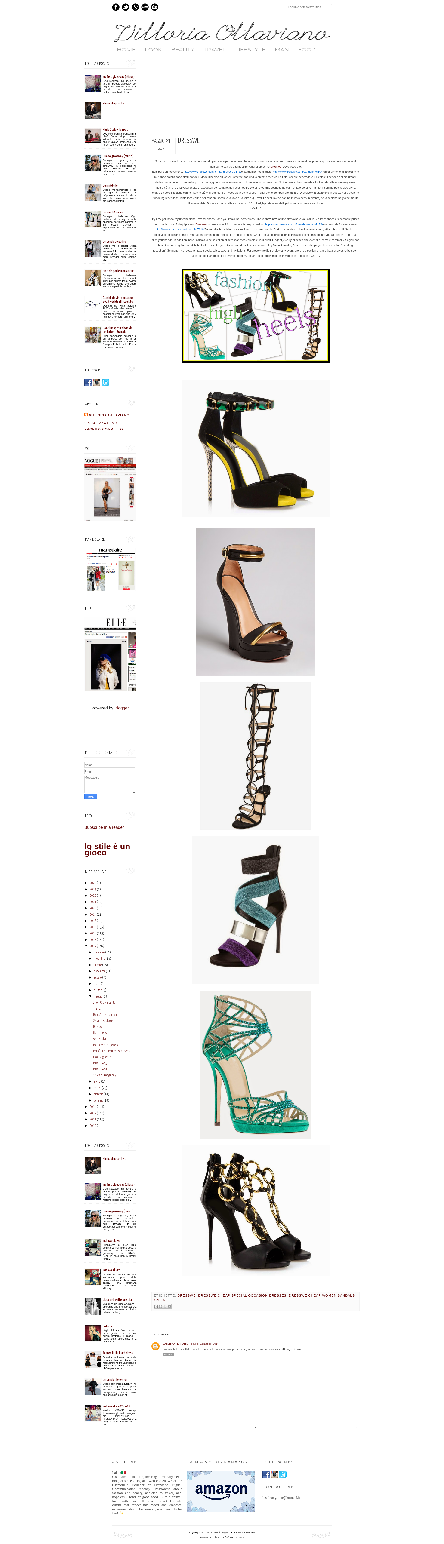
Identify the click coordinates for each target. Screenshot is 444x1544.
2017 (93, 927)
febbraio (98, 1094)
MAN (282, 50)
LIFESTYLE (250, 50)
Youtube (145, 7)
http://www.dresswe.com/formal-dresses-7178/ (212, 171)
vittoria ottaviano (109, 415)
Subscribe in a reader (104, 827)
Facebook (116, 7)
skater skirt (100, 1039)
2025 (93, 883)
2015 (93, 940)
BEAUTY (182, 50)
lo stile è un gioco (107, 849)
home (126, 50)
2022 (93, 895)
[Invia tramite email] (156, 1306)
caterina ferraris (175, 1343)
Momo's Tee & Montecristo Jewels (111, 1051)
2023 (93, 889)
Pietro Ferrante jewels (105, 1045)
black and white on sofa (117, 1300)
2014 (93, 946)
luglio (97, 983)
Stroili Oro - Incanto (104, 1002)
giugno (98, 990)
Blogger (121, 708)
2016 (93, 933)
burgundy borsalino (114, 241)
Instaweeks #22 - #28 (116, 1406)
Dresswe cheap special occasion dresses (242, 1295)
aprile (97, 1081)
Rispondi (168, 1354)
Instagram (154, 7)
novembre (99, 958)
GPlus (135, 7)
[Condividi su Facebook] (169, 1306)
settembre (99, 971)
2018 (93, 921)
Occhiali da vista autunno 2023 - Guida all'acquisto (118, 299)
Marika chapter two (114, 103)
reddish (107, 1326)
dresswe (186, 1295)
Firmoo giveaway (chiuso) (118, 156)
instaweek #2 (111, 1270)
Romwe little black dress (118, 1353)
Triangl (97, 1008)
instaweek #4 (111, 1241)
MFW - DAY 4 (100, 1069)
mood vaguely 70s (103, 1057)
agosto (98, 977)
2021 (93, 902)
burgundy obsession (115, 1379)
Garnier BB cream (113, 212)
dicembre (99, 952)
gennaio (98, 1100)
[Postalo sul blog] (160, 1306)
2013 (93, 1106)
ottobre (98, 965)
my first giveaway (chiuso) (119, 77)
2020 (93, 908)
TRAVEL (215, 50)
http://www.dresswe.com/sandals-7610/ (297, 171)
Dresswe (275, 166)
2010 (93, 1125)
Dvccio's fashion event (106, 1014)
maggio (98, 996)
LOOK (153, 50)
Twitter (125, 7)
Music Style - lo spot (115, 129)
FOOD (307, 50)
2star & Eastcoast (103, 1020)
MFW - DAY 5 (100, 1063)
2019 (93, 914)
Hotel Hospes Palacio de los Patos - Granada (118, 330)
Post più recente (154, 1427)
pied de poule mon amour (118, 271)
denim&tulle (110, 185)
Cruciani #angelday (104, 1075)
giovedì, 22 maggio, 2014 (205, 1343)
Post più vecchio (355, 1427)
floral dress (100, 1032)
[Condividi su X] (165, 1306)
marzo (97, 1088)
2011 (93, 1119)
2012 (93, 1113)
